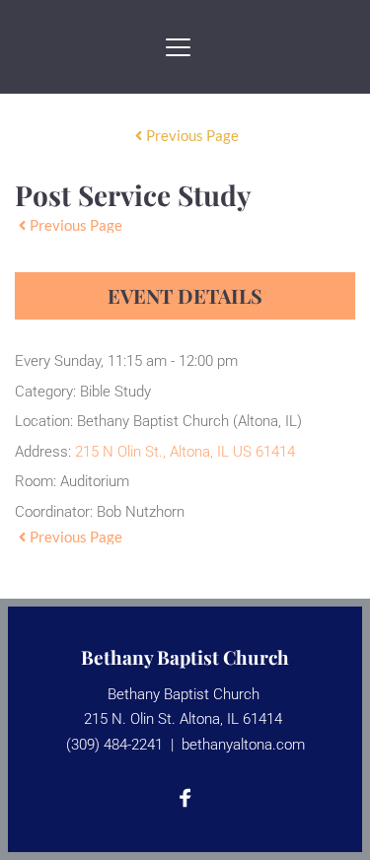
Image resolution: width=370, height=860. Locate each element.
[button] (178, 47)
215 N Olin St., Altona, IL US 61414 (185, 452)
